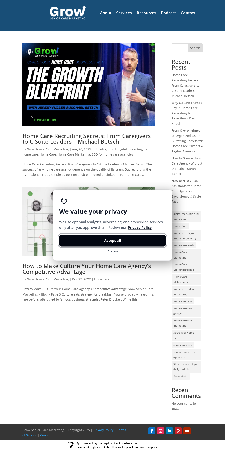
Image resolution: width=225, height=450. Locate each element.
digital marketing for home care (186, 216)
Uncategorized (105, 149)
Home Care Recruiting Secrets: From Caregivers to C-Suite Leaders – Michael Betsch (86, 138)
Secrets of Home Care (183, 335)
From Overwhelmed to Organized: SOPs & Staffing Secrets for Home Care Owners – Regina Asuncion (187, 140)
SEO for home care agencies (112, 154)
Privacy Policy (103, 430)
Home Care (48, 154)
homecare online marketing (184, 291)
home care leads (183, 245)
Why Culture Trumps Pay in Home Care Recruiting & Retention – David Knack (187, 113)
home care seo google (182, 310)
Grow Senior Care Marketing (48, 149)
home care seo (182, 301)
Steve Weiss (180, 376)
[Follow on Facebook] (151, 430)
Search (195, 48)
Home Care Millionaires (180, 279)
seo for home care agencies (184, 354)
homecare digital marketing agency (184, 235)
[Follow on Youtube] (187, 430)
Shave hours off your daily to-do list (186, 366)
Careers (46, 435)
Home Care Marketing (74, 154)
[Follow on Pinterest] (178, 430)
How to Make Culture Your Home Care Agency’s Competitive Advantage (86, 269)
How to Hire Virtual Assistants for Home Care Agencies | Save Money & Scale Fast (186, 191)
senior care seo (182, 345)
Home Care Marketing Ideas (183, 267)
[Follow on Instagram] (160, 430)
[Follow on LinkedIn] (169, 430)
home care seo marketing (182, 323)
